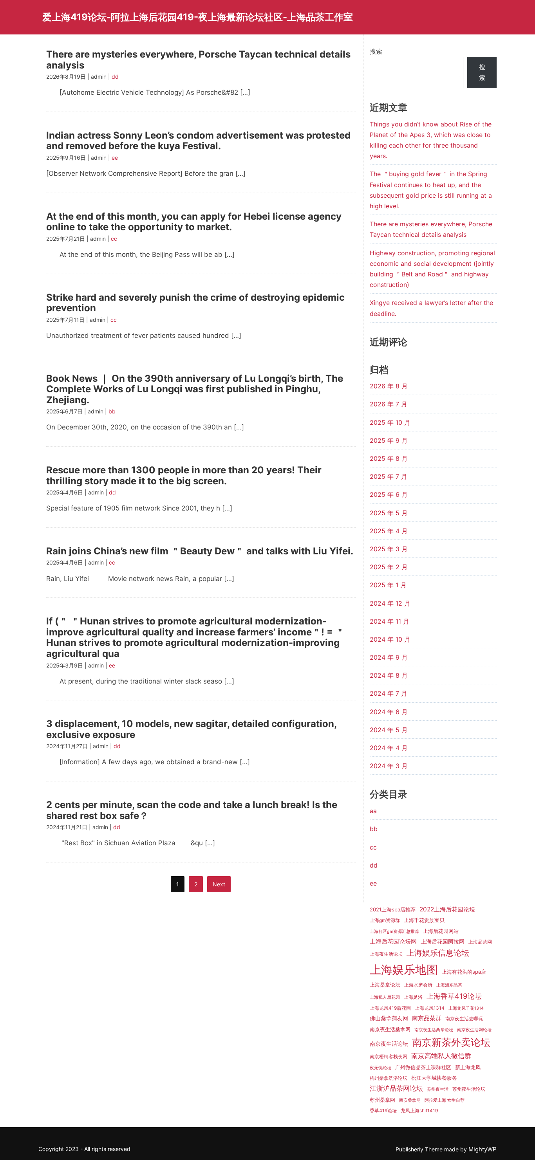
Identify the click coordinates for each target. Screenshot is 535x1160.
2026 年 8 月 (389, 386)
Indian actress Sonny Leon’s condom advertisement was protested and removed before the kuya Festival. (198, 141)
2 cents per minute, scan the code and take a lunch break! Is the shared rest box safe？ (191, 810)
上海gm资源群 (385, 920)
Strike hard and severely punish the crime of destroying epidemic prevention (195, 303)
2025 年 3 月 (389, 549)
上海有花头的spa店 (464, 972)
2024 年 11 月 (389, 621)
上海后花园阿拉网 (443, 941)
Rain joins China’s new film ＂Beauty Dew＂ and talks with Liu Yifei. (199, 551)
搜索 (376, 51)
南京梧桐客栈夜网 (388, 1056)
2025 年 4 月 (389, 531)
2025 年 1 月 (388, 585)
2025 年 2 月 (389, 567)
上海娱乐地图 (404, 969)
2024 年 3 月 (389, 766)
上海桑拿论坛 (385, 984)
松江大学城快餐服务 (434, 1078)
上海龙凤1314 (430, 1008)
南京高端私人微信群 (441, 1056)
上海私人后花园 (385, 997)
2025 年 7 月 (388, 476)
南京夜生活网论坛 (474, 1029)
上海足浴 (413, 997)
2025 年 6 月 (389, 494)
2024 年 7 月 (388, 693)
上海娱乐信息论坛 (438, 953)
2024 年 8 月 (389, 675)
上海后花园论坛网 (393, 941)
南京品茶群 (426, 1018)
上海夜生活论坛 (386, 954)
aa (373, 811)
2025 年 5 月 (389, 513)
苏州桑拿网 (382, 1100)
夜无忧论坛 (380, 1067)
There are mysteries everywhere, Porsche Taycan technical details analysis (198, 60)
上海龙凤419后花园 (390, 1008)
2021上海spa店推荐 (393, 909)
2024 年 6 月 (389, 712)
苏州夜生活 (437, 1089)
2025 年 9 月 (389, 440)
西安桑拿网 (410, 1100)
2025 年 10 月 (390, 422)
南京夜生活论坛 (389, 1043)
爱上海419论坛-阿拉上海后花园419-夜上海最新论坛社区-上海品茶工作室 (197, 17)
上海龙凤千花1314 (466, 1008)
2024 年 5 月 (389, 730)
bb (112, 411)
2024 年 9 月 (389, 657)
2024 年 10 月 (390, 639)
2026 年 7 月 (388, 404)
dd (115, 76)
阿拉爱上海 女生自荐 (445, 1100)
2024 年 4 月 (389, 748)
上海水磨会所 (418, 985)
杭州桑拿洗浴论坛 (388, 1078)
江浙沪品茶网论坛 (396, 1088)
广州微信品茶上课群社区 (423, 1067)
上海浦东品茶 (449, 985)
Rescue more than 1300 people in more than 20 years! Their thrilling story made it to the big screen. (184, 475)
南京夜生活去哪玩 (464, 1018)
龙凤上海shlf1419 (419, 1110)
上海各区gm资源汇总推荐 (394, 931)
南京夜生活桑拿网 (390, 1029)
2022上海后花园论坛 (447, 909)
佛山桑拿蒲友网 (389, 1018)
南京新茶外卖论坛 (451, 1042)
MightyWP (482, 1149)
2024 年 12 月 (390, 603)
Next (219, 884)
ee (115, 157)
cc (114, 238)
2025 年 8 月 (389, 458)
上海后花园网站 (441, 931)
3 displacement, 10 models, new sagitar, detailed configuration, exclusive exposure (191, 729)
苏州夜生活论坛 (468, 1089)
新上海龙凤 (468, 1067)
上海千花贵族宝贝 (424, 920)
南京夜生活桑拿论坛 (433, 1029)
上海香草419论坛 (454, 996)
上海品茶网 (480, 942)
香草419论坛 (383, 1110)
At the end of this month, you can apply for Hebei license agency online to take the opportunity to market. (194, 222)
